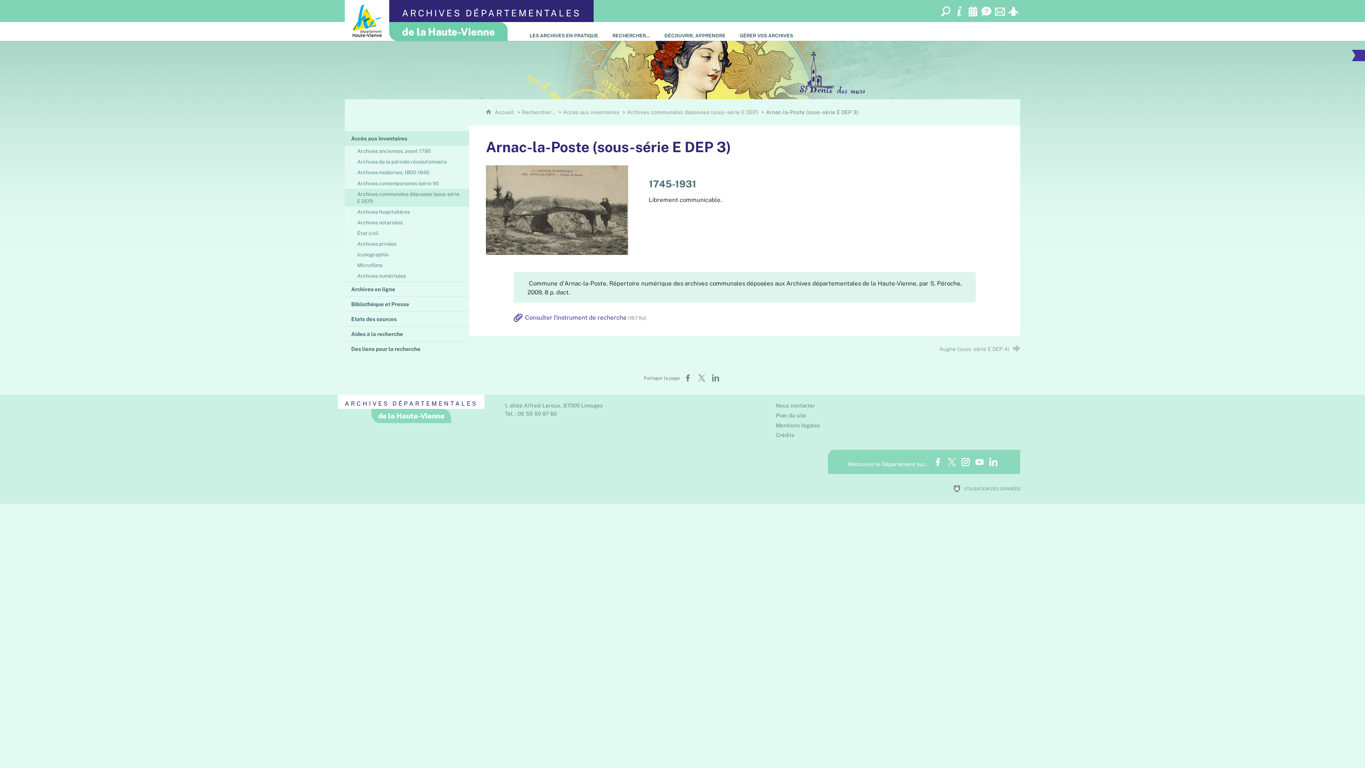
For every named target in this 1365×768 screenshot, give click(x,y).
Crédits (785, 435)
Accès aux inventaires (591, 112)
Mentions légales (798, 425)
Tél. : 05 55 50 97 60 (531, 414)
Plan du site (791, 415)
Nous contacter (795, 405)
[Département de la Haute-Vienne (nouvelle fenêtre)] (367, 20)
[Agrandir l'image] (557, 209)
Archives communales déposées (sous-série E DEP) (692, 112)
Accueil (505, 112)
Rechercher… (538, 112)
